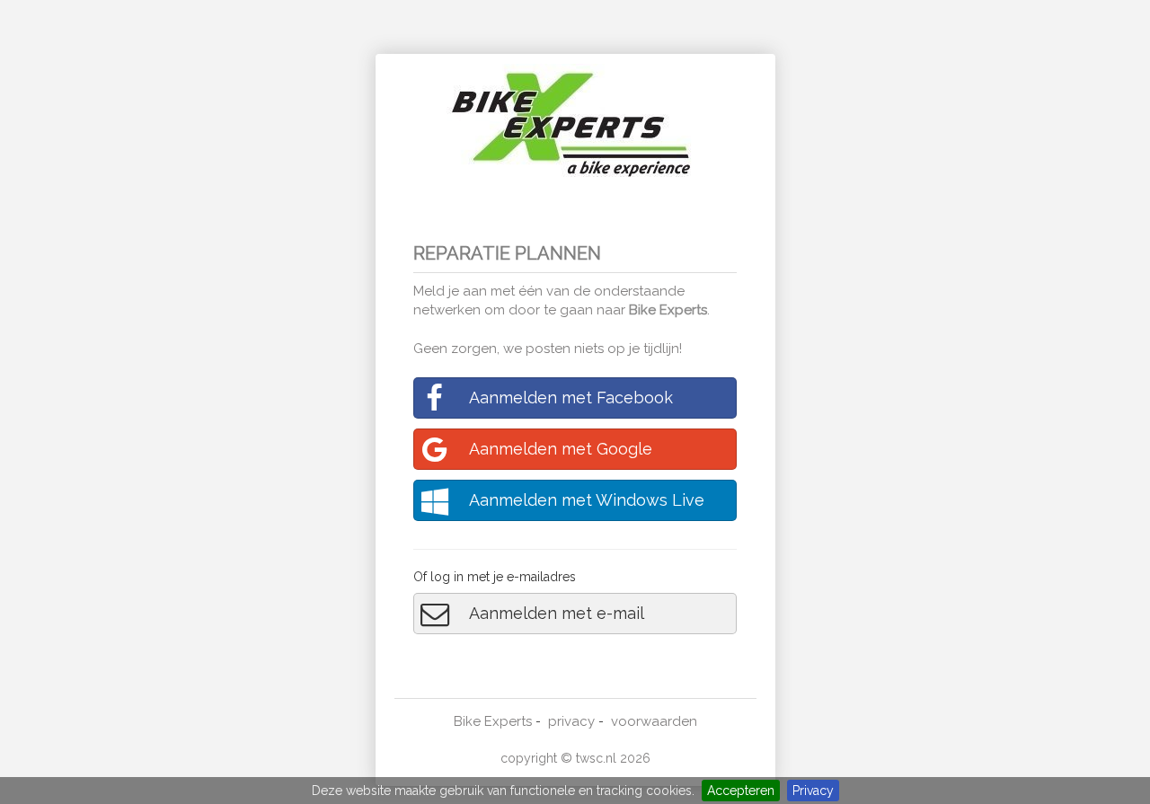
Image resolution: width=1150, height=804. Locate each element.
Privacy (813, 790)
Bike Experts (668, 310)
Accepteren (740, 790)
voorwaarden (654, 721)
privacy (571, 721)
